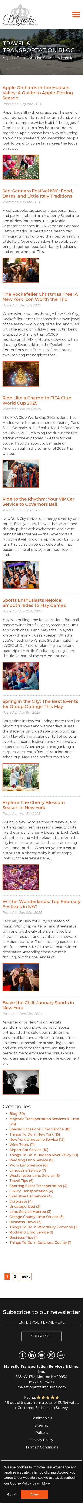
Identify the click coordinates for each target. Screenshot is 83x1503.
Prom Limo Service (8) (28, 1165)
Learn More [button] (41, 1483)
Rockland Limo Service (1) (31, 1232)
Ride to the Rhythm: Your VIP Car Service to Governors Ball (38, 501)
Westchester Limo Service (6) (34, 1176)
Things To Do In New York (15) (34, 1134)
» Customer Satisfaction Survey (41, 1408)
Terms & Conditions (41, 1447)
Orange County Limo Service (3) (36, 1217)
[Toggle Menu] (76, 14)
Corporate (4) (21, 1201)
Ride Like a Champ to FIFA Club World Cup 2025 (37, 400)
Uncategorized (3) (24, 1207)
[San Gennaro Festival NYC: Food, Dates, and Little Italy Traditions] (21, 270)
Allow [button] (34, 1494)
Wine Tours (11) (22, 1145)
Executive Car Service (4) (30, 1196)
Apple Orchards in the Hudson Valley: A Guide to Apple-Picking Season (38, 93)
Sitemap (41, 1425)
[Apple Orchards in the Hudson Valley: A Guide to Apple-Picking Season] (21, 167)
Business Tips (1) (23, 1237)
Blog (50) (17, 1114)
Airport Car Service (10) (28, 1150)
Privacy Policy (41, 1440)
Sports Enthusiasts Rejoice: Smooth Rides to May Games (34, 603)
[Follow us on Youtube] (41, 1355)
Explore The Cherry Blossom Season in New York (34, 805)
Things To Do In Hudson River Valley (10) (43, 1155)
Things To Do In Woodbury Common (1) (43, 1227)
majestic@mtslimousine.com (41, 1387)
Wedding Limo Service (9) (31, 1160)
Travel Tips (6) (21, 1181)
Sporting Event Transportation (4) (38, 1186)
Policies (41, 1433)
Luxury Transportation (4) (31, 1191)
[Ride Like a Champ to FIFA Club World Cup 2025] (21, 473)
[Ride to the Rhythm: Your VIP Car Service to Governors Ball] (21, 575)
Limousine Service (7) (27, 1170)
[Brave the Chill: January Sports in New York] (21, 1082)
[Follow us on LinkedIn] (32, 1355)
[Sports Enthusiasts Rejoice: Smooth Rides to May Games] (21, 676)
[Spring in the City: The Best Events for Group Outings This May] (21, 777)
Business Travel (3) (25, 1222)
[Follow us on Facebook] (22, 1355)
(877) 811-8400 (41, 1382)
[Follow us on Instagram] (51, 1355)
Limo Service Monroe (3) (30, 1212)
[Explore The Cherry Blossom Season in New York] (21, 877)
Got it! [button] (11, 1494)
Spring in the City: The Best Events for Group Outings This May (40, 704)
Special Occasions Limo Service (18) (39, 1129)
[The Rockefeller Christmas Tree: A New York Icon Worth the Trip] (21, 374)
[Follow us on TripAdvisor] (60, 1355)
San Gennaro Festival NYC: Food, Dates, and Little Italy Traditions (38, 193)
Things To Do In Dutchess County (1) (40, 1243)
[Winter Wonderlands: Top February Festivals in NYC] (21, 977)
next (26, 1277)
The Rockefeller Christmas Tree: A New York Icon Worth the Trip (40, 297)
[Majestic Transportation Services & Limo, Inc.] (20, 14)
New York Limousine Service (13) (36, 1140)
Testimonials (41, 1418)
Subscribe (41, 1336)
